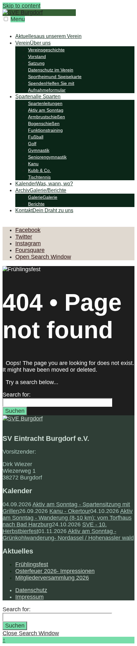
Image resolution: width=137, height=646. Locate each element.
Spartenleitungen (45, 103)
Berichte (36, 203)
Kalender (44, 183)
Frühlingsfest (31, 564)
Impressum (29, 597)
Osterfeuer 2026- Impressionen (55, 571)
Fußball (35, 136)
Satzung (36, 63)
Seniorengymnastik (47, 157)
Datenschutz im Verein (50, 69)
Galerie (42, 197)
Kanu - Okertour (69, 511)
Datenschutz (31, 590)
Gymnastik (38, 150)
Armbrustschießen (46, 116)
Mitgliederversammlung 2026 (52, 578)
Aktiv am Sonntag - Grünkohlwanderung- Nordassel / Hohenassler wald (68, 534)
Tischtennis (39, 177)
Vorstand (37, 56)
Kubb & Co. (39, 170)
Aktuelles (48, 36)
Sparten (38, 96)
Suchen (15, 411)
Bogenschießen (44, 123)
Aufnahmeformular (47, 90)
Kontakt (44, 210)
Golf (32, 143)
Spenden (51, 83)
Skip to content (21, 6)
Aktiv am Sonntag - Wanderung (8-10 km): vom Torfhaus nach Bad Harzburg (68, 518)
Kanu (33, 163)
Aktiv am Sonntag (45, 110)
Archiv (40, 190)
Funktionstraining (45, 130)
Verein (33, 43)
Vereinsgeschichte (46, 49)
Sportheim (55, 76)
